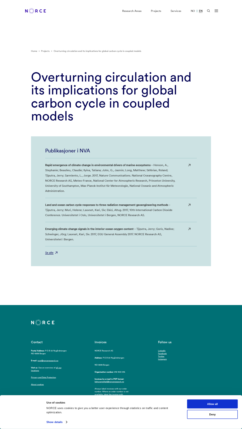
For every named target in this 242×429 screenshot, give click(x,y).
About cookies (37, 384)
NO (193, 11)
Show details (54, 422)
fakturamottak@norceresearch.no (109, 381)
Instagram (162, 359)
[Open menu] (216, 11)
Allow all (212, 403)
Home (34, 51)
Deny (212, 414)
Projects (156, 11)
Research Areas (132, 11)
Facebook (162, 353)
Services (176, 11)
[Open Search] (208, 10)
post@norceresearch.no (48, 360)
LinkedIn (161, 350)
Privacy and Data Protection (43, 377)
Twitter (161, 356)
